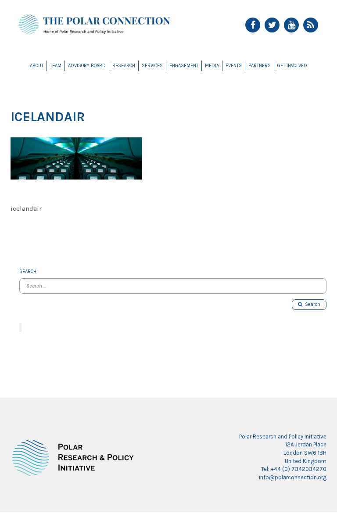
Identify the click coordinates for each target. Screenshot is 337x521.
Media (212, 65)
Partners (259, 65)
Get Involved (292, 65)
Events (234, 65)
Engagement (183, 65)
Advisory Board (87, 65)
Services (152, 65)
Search (311, 304)
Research (123, 65)
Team (55, 65)
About (36, 65)
